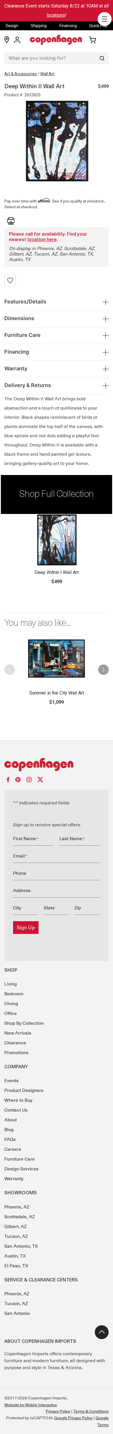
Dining (11, 1003)
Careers (12, 1149)
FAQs (10, 1139)
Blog (9, 1129)
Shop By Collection (24, 1023)
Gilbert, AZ (15, 1226)
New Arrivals (17, 1033)
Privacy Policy (58, 1411)
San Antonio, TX (21, 1246)
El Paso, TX (16, 1265)
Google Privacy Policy (73, 1418)
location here (42, 240)
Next (103, 667)
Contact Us (16, 1110)
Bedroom (13, 993)
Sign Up (26, 927)
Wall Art (47, 74)
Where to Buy (18, 1100)
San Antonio (17, 1313)
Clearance (15, 1043)
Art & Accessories (20, 74)
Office (10, 1013)
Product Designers (23, 1090)
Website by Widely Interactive (30, 1405)
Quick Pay (98, 25)
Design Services (21, 1169)
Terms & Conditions (91, 1411)
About (10, 1120)
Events (11, 1080)
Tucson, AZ (16, 1236)
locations (56, 15)
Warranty (13, 1178)
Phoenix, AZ (16, 1207)
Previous (9, 667)
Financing (68, 25)
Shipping (39, 25)
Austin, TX (15, 1256)
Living (10, 984)
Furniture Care (19, 1159)
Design (12, 25)
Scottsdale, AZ (19, 1216)
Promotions (16, 1052)
